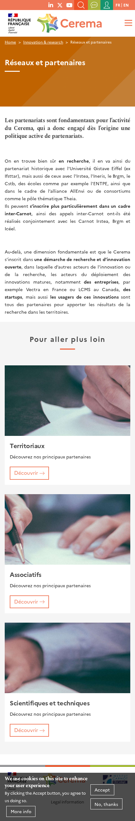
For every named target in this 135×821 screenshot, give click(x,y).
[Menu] (127, 22)
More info (21, 811)
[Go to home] (68, 21)
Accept (102, 790)
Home (10, 41)
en (126, 5)
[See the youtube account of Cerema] (69, 4)
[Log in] (106, 5)
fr (118, 5)
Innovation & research (43, 41)
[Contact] (94, 5)
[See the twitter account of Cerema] (60, 4)
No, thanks (106, 804)
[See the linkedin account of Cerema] (50, 4)
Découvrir (26, 472)
